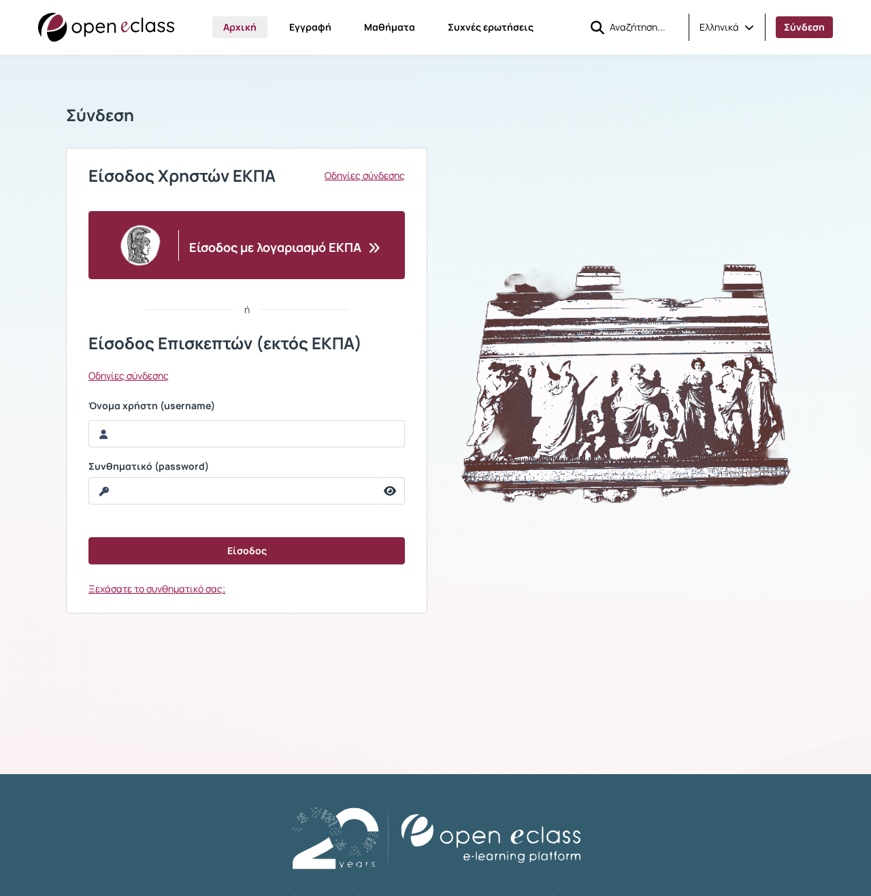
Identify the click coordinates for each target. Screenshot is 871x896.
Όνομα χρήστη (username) (151, 405)
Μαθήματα (389, 26)
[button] (727, 27)
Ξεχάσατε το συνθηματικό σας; (156, 588)
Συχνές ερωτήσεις (490, 26)
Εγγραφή (310, 26)
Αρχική (240, 26)
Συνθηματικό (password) (148, 466)
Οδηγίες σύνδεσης (365, 175)
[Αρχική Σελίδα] (106, 27)
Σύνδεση (804, 26)
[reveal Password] (390, 491)
